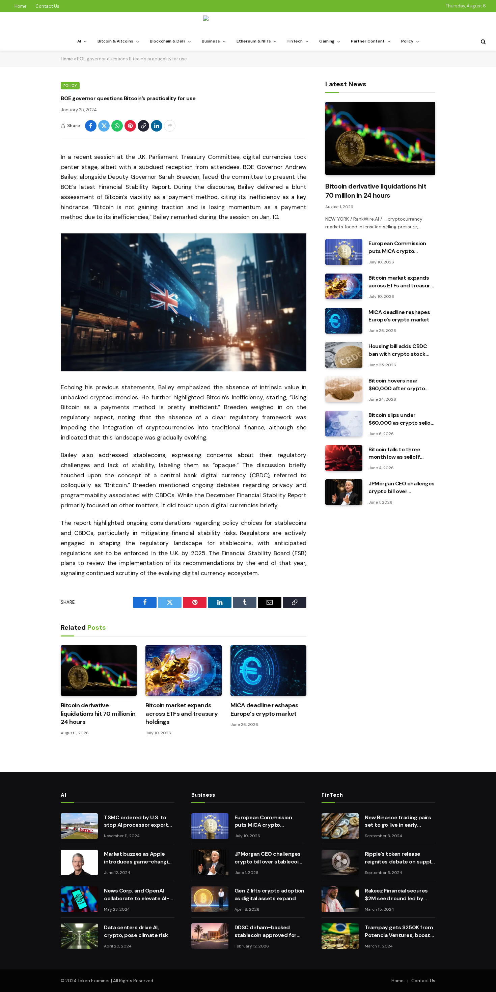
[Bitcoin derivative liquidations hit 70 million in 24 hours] (99, 670)
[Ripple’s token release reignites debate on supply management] (340, 862)
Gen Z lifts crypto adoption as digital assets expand (269, 894)
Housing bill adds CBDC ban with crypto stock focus (397, 350)
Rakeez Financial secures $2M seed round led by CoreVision (396, 895)
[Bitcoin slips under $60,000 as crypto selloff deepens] (343, 423)
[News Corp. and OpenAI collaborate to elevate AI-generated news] (79, 899)
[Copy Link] (143, 126)
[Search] (482, 41)
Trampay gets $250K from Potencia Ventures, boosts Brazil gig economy (399, 931)
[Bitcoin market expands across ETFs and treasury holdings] (183, 670)
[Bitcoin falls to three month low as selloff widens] (343, 458)
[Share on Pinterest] (130, 126)
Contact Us (47, 6)
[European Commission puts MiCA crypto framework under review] (343, 252)
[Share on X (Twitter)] (104, 126)
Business (211, 41)
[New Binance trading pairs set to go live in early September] (340, 826)
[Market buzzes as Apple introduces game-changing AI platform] (79, 862)
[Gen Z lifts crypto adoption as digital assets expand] (209, 899)
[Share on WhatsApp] (117, 126)
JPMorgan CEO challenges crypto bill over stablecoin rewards (401, 487)
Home (21, 6)
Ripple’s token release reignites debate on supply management (399, 858)
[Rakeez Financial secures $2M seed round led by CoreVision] (340, 899)
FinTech (295, 41)
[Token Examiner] (248, 22)
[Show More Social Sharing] (169, 126)
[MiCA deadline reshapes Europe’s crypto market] (268, 670)
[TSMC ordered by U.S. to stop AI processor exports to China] (79, 826)
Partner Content (368, 41)
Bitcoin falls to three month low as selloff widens (394, 453)
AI (79, 41)
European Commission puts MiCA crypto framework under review (399, 247)
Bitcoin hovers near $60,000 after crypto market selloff (396, 385)
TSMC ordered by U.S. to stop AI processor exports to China (137, 821)
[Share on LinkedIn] (156, 126)
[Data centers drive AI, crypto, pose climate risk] (79, 936)
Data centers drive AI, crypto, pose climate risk (136, 931)
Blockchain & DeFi (167, 41)
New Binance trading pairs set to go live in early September (398, 821)
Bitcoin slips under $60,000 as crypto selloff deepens (401, 419)
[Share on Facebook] (91, 126)
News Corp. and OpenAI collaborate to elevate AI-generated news (136, 895)
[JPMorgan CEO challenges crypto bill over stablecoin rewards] (343, 492)
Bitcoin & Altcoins (115, 41)
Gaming (326, 41)
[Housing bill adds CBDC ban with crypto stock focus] (343, 355)
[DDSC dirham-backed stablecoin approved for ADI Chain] (209, 936)
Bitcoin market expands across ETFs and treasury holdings (181, 713)
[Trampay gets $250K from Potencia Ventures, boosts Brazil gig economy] (340, 936)
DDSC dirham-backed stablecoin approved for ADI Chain (266, 931)
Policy (407, 41)
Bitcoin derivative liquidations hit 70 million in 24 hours (98, 713)
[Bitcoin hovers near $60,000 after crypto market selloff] (343, 389)
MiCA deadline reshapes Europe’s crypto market (264, 709)
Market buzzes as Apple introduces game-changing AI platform (139, 858)
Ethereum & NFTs (254, 41)
